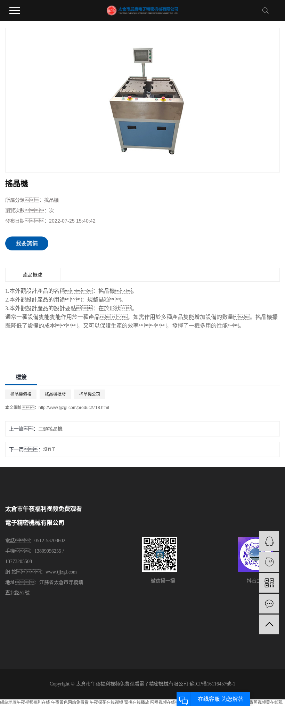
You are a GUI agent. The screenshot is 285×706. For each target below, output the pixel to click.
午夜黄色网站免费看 (70, 702)
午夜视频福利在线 (33, 702)
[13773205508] (269, 562)
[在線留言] (269, 603)
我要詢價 (27, 243)
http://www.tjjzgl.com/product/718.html (74, 407)
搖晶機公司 (89, 394)
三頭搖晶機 (50, 429)
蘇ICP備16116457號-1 (212, 684)
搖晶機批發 (55, 394)
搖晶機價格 (20, 394)
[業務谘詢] (269, 541)
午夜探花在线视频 (106, 702)
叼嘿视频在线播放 (167, 702)
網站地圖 (8, 702)
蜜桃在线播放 (136, 702)
